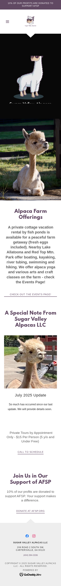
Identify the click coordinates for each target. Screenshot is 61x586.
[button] (8, 21)
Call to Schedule (31, 452)
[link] (30, 21)
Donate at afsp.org (30, 511)
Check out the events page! (30, 294)
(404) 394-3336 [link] (30, 555)
